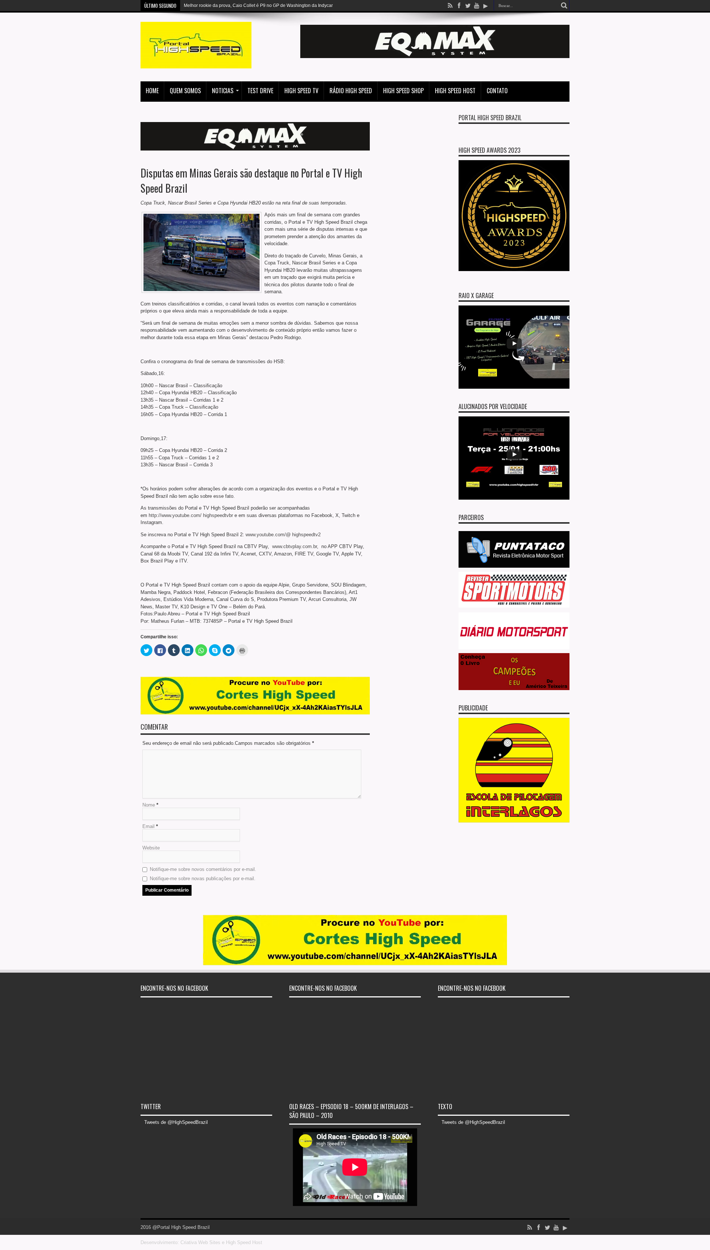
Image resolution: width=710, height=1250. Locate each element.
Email (148, 826)
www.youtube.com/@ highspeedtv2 (283, 534)
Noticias (222, 90)
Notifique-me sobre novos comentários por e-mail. (203, 869)
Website (151, 848)
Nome (148, 805)
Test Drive (260, 90)
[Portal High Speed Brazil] (196, 63)
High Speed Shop (403, 90)
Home (152, 90)
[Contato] (434, 56)
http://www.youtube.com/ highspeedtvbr (191, 515)
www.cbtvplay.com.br (294, 546)
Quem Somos (185, 90)
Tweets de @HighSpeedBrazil (176, 1122)
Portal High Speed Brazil (490, 117)
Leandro (192, 5)
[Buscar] (563, 5)
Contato (497, 90)
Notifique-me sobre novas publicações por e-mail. (203, 878)
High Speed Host (455, 90)
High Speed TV (301, 90)
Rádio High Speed (350, 90)
